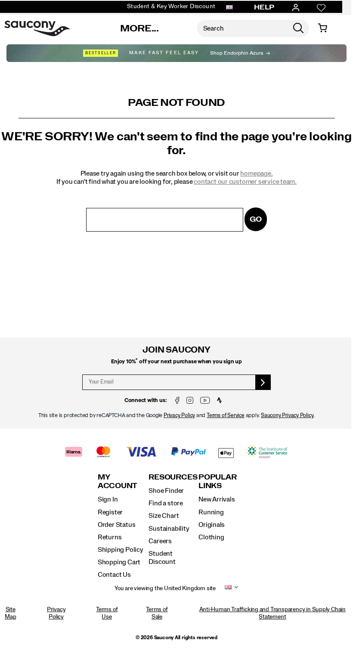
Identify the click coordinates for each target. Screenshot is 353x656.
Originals (211, 524)
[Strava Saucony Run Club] (219, 401)
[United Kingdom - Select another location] (229, 7)
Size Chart (164, 515)
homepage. (256, 173)
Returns (110, 537)
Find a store (166, 503)
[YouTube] (205, 401)
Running (211, 512)
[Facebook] (177, 401)
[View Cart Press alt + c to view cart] (322, 28)
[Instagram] (189, 401)
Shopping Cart (119, 562)
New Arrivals (216, 499)
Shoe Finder (166, 490)
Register (110, 512)
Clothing (211, 537)
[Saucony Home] (37, 28)
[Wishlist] (321, 7)
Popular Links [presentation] (217, 481)
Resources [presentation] (173, 477)
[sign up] (263, 382)
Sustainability (169, 528)
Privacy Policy (179, 415)
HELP (264, 7)
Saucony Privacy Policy (287, 415)
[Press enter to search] (298, 28)
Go (256, 219)
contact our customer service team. (245, 181)
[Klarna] (74, 452)
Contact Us (114, 574)
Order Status (116, 524)
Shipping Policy (120, 549)
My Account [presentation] (117, 481)
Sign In (108, 499)
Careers (160, 541)
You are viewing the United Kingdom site (165, 588)
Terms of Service (226, 415)
